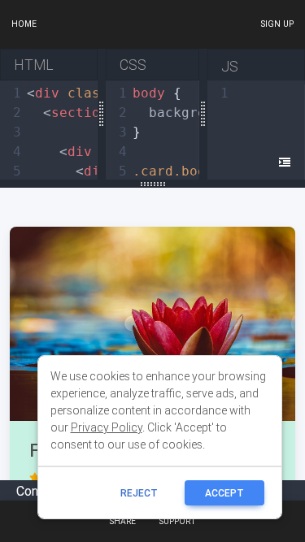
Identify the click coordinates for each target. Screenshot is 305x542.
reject (139, 493)
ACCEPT (224, 493)
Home (24, 24)
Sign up (277, 24)
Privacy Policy (106, 427)
